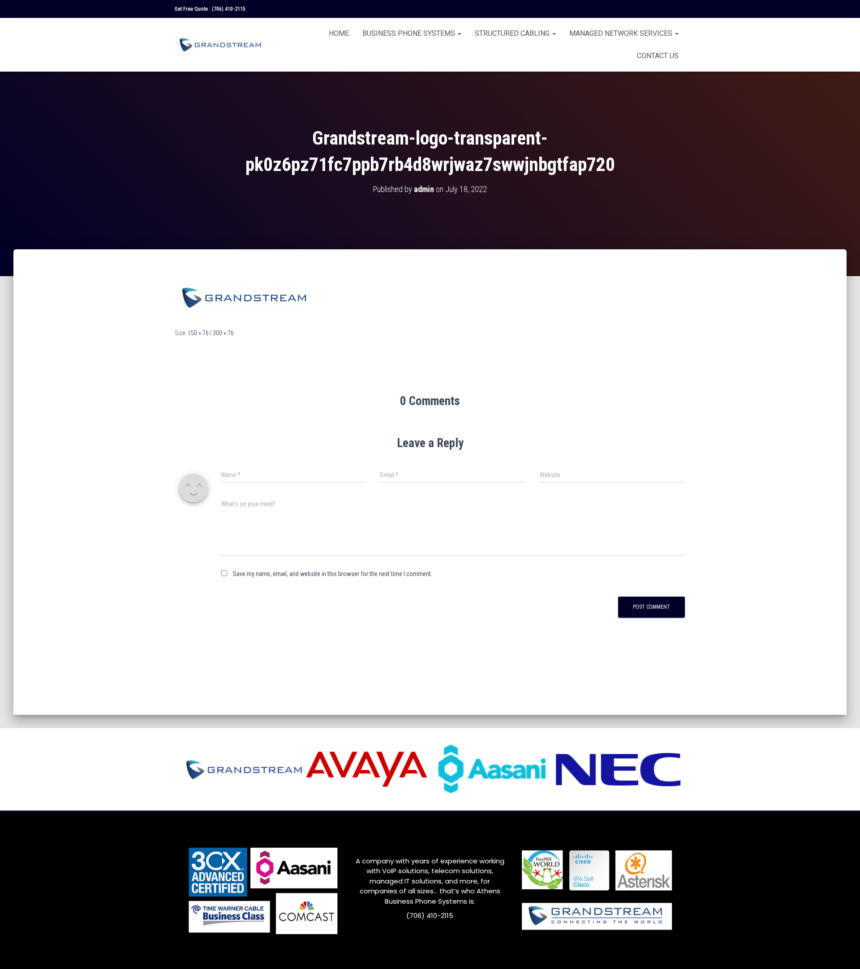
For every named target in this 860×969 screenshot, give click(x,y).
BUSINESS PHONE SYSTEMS (409, 33)
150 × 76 (198, 333)
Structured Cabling (513, 33)
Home (339, 33)
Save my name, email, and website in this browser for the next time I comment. (332, 573)
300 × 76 (223, 333)
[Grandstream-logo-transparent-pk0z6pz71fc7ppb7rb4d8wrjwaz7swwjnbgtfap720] (242, 296)
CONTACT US (658, 55)
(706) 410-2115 (228, 9)
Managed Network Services (621, 33)
